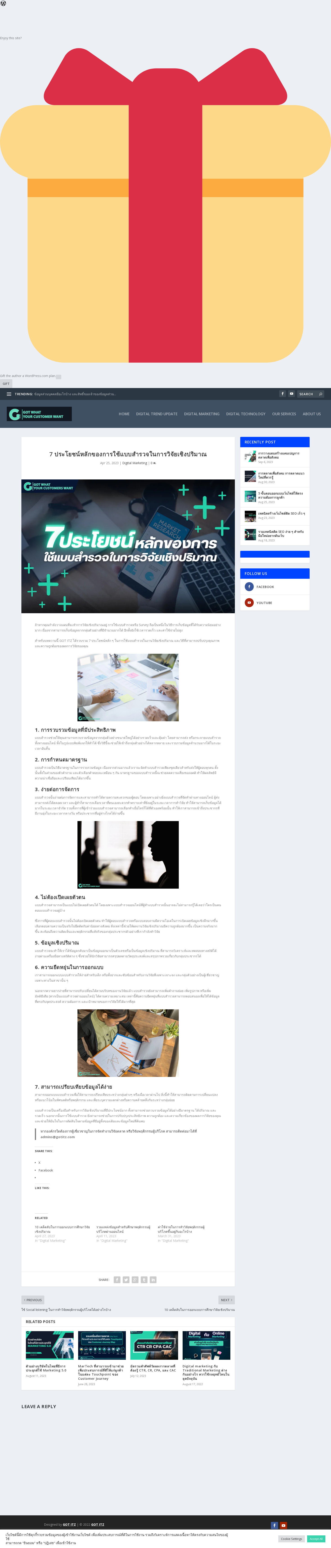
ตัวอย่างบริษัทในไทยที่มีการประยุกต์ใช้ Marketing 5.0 (46, 1368)
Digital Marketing (202, 414)
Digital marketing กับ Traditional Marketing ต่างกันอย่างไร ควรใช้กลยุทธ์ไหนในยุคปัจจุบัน (206, 1372)
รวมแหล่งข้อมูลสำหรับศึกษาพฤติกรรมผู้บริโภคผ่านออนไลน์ (123, 1229)
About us (312, 414)
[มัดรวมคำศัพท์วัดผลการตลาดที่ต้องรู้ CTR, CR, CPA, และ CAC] (154, 1345)
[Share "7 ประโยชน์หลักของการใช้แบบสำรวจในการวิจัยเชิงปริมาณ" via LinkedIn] (153, 1279)
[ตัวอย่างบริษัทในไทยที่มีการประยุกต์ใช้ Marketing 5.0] (50, 1345)
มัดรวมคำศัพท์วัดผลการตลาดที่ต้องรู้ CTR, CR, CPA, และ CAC (153, 1368)
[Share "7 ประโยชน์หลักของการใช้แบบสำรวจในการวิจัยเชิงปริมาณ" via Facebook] (117, 1279)
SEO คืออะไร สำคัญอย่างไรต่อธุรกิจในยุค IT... (65, 394)
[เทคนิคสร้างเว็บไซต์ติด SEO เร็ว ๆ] (250, 516)
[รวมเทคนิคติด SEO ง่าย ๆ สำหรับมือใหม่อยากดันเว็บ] (250, 534)
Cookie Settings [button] (291, 1539)
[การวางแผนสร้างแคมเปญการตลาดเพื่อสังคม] (250, 456)
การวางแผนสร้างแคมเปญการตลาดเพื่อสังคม (278, 455)
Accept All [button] (316, 1539)
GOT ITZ (69, 1524)
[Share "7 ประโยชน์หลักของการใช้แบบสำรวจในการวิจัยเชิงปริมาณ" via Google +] (135, 1279)
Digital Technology (245, 414)
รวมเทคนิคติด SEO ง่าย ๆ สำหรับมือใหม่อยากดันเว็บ (281, 533)
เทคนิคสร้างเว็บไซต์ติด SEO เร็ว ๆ (281, 513)
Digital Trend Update (156, 414)
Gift (6, 383)
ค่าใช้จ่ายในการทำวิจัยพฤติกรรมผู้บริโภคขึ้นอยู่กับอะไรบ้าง (181, 1229)
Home (124, 414)
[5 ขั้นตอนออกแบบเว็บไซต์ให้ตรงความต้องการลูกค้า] (250, 496)
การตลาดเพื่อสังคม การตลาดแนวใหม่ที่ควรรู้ (281, 475)
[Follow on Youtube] (283, 1525)
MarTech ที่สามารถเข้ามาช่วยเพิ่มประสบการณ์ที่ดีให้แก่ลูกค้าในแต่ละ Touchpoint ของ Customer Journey (101, 1372)
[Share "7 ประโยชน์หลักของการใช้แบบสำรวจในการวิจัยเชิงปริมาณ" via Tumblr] (144, 1279)
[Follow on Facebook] (274, 1525)
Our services (284, 414)
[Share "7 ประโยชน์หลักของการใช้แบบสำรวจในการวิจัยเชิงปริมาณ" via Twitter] (126, 1279)
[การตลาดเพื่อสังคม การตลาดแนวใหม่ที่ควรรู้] (250, 476)
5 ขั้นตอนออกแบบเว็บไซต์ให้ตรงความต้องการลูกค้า (280, 495)
